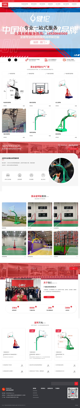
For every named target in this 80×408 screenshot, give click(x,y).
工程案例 (57, 388)
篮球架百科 (50, 388)
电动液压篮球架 (36, 397)
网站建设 (76, 405)
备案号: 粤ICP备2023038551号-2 (20, 405)
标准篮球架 (35, 390)
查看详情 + (49, 297)
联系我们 (43, 388)
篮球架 (34, 388)
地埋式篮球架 (35, 395)
